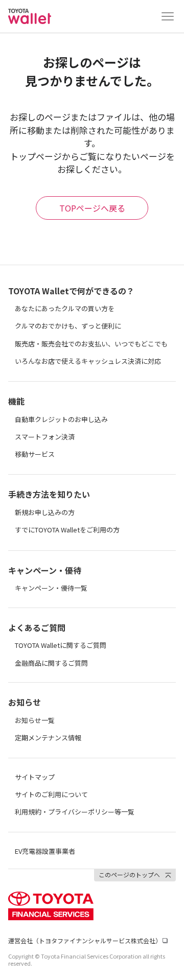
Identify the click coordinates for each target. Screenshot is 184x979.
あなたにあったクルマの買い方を (64, 308)
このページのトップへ (129, 874)
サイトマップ (35, 777)
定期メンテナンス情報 (48, 737)
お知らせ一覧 (35, 720)
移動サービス (35, 454)
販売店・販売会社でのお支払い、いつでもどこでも (91, 343)
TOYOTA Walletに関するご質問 (60, 645)
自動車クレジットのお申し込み (61, 419)
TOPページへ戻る (92, 208)
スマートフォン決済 (45, 436)
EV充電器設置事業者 (45, 851)
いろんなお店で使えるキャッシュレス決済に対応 (88, 361)
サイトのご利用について (51, 794)
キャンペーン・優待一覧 (51, 588)
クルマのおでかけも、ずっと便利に (68, 326)
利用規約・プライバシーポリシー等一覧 (74, 812)
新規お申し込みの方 (45, 512)
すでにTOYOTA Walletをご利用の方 (67, 529)
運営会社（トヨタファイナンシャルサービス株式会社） (85, 940)
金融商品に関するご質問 (51, 663)
